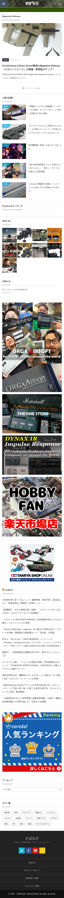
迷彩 (6, 824)
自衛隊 (18, 818)
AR (14, 824)
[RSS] (42, 851)
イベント (29, 818)
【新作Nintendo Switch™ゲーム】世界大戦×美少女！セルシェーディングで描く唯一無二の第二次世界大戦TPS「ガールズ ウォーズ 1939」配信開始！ (31, 688)
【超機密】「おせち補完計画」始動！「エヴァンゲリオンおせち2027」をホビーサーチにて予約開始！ (31, 611)
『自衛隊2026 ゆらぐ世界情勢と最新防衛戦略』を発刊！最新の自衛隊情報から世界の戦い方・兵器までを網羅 (32, 700)
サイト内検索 (60, 3)
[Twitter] (22, 851)
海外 (21, 824)
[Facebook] (29, 851)
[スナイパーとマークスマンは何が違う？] (9, 265)
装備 (29, 824)
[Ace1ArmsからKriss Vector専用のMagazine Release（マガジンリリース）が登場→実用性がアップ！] (32, 39)
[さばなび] (32, 3)
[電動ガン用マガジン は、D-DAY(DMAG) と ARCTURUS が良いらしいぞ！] (24, 250)
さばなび (9, 590)
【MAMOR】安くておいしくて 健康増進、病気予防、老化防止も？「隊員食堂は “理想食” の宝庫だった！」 (31, 601)
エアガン (53, 818)
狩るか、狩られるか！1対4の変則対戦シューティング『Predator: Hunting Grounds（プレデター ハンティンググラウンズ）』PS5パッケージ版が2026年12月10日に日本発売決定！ (32, 642)
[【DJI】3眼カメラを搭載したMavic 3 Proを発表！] (9, 235)
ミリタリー (51, 812)
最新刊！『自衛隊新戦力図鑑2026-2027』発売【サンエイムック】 (31, 654)
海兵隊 (6, 812)
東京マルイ (41, 818)
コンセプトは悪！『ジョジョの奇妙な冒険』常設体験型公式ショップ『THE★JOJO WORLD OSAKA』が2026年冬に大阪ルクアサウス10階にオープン (32, 665)
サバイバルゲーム (42, 824)
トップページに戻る (33, 88)
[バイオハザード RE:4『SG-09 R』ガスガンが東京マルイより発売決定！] (39, 250)
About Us (32, 863)
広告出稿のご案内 (32, 878)
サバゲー (7, 818)
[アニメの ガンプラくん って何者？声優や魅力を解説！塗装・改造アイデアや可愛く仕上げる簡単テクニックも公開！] (39, 235)
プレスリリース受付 (32, 886)
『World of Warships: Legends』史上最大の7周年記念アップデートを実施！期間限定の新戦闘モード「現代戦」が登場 (31, 631)
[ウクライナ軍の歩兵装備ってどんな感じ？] (24, 235)
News (5, 60)
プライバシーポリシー (32, 870)
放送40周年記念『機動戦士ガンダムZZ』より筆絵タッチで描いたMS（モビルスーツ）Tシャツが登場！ (31, 677)
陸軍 (16, 812)
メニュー (3, 3)
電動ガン (39, 812)
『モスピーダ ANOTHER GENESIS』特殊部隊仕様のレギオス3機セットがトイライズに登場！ (31, 621)
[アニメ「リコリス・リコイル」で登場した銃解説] (54, 250)
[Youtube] (35, 851)
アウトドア (26, 812)
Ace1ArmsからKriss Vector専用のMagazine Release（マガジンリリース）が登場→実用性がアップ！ (31, 67)
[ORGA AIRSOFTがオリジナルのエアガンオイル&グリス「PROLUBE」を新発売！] (54, 235)
